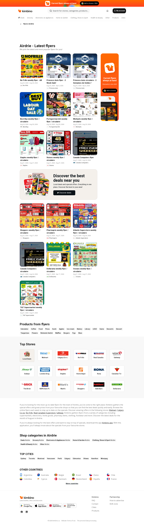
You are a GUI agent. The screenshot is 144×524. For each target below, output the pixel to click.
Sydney (23, 458)
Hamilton (94, 458)
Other (107, 18)
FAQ (93, 500)
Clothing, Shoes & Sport (79, 18)
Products (115, 18)
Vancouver (51, 458)
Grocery (30, 18)
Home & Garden (62, 18)
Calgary (67, 458)
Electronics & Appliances (44, 18)
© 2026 (54, 521)
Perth (60, 458)
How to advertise (117, 500)
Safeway (59, 413)
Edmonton (77, 458)
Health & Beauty (97, 18)
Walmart (112, 410)
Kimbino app (107, 423)
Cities (123, 18)
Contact (95, 504)
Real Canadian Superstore (45, 413)
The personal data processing (86, 521)
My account (120, 11)
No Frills (29, 413)
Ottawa (86, 458)
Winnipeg (104, 458)
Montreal (41, 458)
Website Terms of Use (68, 521)
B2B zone (114, 504)
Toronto (32, 458)
